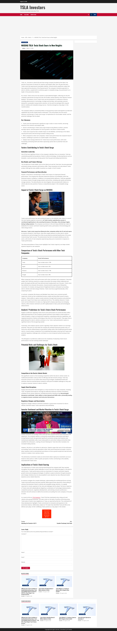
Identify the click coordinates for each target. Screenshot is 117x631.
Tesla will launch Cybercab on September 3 (84, 618)
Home (21, 14)
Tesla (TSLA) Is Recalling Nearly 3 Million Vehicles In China (46, 589)
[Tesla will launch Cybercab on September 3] (87, 610)
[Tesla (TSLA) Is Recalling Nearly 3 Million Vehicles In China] (47, 581)
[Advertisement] (58, 25)
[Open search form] (88, 14)
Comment (24, 534)
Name (23, 552)
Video (95, 14)
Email (23, 557)
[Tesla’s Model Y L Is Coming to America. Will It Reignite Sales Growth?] (64, 581)
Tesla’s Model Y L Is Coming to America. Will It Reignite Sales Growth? (62, 590)
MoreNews (63, 629)
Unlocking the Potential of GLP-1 (29, 522)
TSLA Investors (32, 7)
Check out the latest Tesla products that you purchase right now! (46, 513)
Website (23, 562)
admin (23, 48)
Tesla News (26, 14)
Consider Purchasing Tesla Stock (64, 522)
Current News (33, 14)
